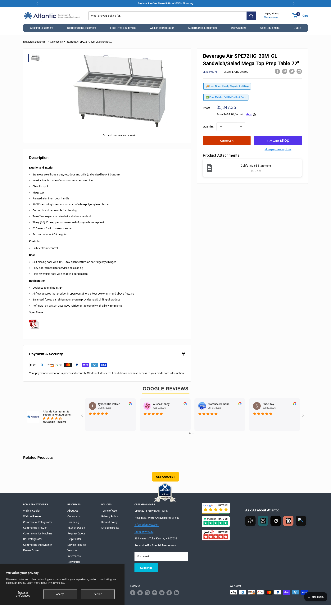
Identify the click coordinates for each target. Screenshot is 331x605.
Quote (297, 27)
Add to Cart (227, 140)
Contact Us (74, 516)
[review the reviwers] (130, 404)
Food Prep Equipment (123, 27)
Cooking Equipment (41, 27)
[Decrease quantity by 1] (221, 126)
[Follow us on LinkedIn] (176, 592)
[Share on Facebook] (277, 71)
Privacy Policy (109, 516)
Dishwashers (238, 27)
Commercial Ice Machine (37, 533)
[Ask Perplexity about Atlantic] (263, 521)
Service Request (76, 544)
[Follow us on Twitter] (140, 592)
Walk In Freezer (32, 516)
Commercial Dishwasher (37, 544)
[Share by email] (299, 71)
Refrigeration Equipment (81, 27)
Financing (73, 522)
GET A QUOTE (165, 476)
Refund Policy (109, 522)
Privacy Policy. (56, 582)
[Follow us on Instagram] (147, 592)
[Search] (251, 16)
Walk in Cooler (31, 510)
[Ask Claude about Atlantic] (288, 521)
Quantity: (208, 126)
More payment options (278, 149)
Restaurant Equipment (34, 41)
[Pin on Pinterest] (284, 71)
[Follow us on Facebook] (132, 592)
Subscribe (146, 567)
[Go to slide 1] (190, 433)
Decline (97, 594)
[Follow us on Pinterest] (154, 592)
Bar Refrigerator (32, 539)
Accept (60, 594)
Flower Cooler (31, 550)
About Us (72, 510)
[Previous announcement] (37, 3)
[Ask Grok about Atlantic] (275, 521)
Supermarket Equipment (202, 27)
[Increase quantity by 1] (241, 126)
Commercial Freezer (35, 527)
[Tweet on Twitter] (292, 71)
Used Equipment (270, 27)
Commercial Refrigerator (37, 522)
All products (56, 41)
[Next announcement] (294, 3)
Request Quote (76, 533)
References (74, 556)
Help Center (74, 539)
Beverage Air (210, 72)
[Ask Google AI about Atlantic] (301, 521)
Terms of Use (109, 510)
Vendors (72, 550)
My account (271, 17)
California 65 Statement (256, 165)
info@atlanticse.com (146, 524)
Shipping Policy (110, 527)
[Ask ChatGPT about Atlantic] (250, 521)
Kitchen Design (76, 527)
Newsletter (73, 561)
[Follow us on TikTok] (169, 592)
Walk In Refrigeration (162, 27)
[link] (165, 3)
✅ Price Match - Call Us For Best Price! (226, 97)
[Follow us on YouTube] (162, 592)
